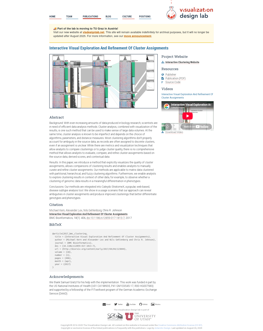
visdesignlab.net (93, 32)
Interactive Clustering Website (182, 62)
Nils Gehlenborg (92, 210)
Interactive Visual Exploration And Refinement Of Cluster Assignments (88, 214)
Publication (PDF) (175, 78)
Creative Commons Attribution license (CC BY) (180, 325)
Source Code (173, 82)
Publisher (170, 74)
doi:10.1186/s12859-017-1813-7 (106, 217)
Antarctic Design (162, 328)
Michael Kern (57, 210)
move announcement (137, 36)
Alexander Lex (74, 210)
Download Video (174, 132)
